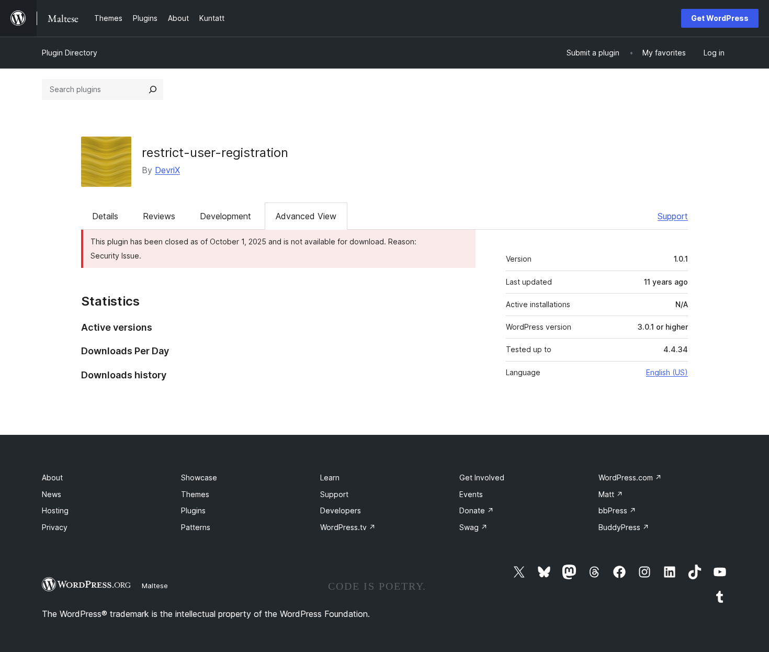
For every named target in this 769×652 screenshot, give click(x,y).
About (52, 477)
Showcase (199, 477)
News (51, 494)
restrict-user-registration (215, 152)
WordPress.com (630, 477)
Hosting (55, 510)
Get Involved (481, 477)
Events (471, 494)
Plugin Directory (69, 52)
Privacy (54, 527)
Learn (330, 477)
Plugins (193, 510)
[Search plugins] (152, 89)
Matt (610, 494)
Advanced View (306, 216)
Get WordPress (720, 18)
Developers (340, 510)
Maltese (155, 585)
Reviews (159, 216)
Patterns (195, 527)
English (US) (667, 372)
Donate (476, 510)
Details (105, 216)
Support (673, 216)
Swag (473, 527)
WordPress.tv (348, 527)
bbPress (617, 510)
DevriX (167, 170)
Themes (195, 494)
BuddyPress (623, 527)
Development (225, 216)
